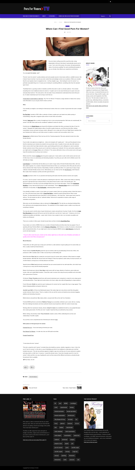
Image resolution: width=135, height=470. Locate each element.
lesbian (61, 427)
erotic (56, 407)
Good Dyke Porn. (65, 221)
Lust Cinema (26, 163)
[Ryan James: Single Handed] (79, 388)
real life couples (58, 451)
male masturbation (70, 431)
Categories (52, 16)
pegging (72, 439)
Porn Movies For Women (29, 331)
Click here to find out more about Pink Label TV (34, 439)
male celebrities (58, 431)
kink (56, 427)
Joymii (35, 150)
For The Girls (26, 114)
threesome (71, 455)
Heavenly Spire (63, 185)
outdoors (57, 439)
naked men (76, 435)
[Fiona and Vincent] (25, 388)
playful (66, 443)
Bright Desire (35, 126)
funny (56, 423)
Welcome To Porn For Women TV (31, 16)
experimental (63, 407)
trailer (65, 459)
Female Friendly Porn (28, 335)
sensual (56, 455)
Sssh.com (30, 120)
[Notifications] (110, 1)
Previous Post (26, 384)
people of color (58, 443)
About (44, 16)
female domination (59, 411)
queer (67, 447)
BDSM (65, 403)
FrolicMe (25, 175)
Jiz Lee (77, 423)
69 (55, 403)
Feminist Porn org (27, 327)
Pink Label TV (55, 203)
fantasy (72, 407)
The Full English (42, 187)
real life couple (75, 447)
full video (70, 419)
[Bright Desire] (97, 86)
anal (60, 403)
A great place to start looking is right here (33, 98)
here (56, 319)
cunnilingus (73, 403)
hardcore (70, 423)
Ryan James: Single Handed (69, 387)
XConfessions (68, 169)
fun (76, 419)
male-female (69, 427)
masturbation (67, 435)
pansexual (64, 439)
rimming (67, 451)
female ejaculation (71, 411)
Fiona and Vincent (33, 387)
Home (55, 22)
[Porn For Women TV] (37, 8)
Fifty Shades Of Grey (60, 419)
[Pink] (34, 418)
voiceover (72, 459)
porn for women (33, 376)
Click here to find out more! (90, 442)
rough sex (75, 451)
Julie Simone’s (69, 229)
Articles (60, 22)
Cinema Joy (26, 136)
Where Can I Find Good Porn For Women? (69, 16)
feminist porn (71, 415)
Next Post (79, 384)
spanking (64, 455)
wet (78, 459)
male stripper (58, 435)
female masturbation (60, 415)
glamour (62, 423)
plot (72, 443)
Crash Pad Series (48, 193)
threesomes (57, 459)
